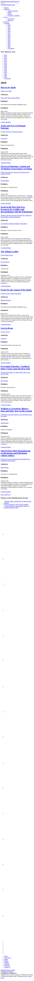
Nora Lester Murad (6, 98)
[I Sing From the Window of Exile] (13, 660)
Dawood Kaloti (5, 262)
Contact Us (16, 1)
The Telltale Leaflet (9, 251)
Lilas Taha (3, 338)
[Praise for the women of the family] (11, 293)
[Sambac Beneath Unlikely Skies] (13, 916)
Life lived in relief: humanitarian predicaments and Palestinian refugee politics (15, 453)
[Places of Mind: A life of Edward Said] (13, 941)
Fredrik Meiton (5, 180)
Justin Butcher (5, 423)
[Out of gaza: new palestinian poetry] (13, 534)
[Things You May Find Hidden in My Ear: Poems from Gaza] (13, 763)
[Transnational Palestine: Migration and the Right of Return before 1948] (13, 712)
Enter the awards (8, 1)
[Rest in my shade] (6, 91)
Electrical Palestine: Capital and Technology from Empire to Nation (16, 167)
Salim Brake (23, 223)
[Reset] (18, 3)
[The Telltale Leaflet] (7, 255)
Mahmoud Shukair (6, 300)
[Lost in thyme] (5, 332)
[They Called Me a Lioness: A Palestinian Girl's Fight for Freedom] (13, 635)
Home (2, 1)
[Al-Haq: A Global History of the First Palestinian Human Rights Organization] (13, 889)
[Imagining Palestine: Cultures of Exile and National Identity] (13, 687)
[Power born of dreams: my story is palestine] (13, 864)
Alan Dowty (4, 138)
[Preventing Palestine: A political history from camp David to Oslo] (17, 374)
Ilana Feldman (5, 467)
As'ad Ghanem (5, 223)
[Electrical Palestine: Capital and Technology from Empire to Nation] (17, 174)
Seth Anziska (4, 381)
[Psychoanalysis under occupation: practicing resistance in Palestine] (13, 839)
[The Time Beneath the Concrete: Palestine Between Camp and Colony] (13, 610)
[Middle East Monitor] (7, 971)
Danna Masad (16, 98)
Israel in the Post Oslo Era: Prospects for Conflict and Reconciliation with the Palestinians (17, 209)
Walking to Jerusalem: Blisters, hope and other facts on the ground (16, 409)
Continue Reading (6, 122)
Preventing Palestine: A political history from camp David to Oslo (15, 367)
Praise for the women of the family (16, 290)
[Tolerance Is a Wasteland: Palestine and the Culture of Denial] (13, 788)
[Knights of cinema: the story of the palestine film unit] (13, 559)
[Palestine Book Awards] (8, 970)
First (2, 494)
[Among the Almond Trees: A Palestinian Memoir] (13, 737)
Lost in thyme (7, 328)
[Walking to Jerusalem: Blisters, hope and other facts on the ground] (17, 416)
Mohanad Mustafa (15, 223)
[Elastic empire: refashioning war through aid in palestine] (18, 503)
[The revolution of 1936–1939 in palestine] (16, 504)
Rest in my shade (8, 87)
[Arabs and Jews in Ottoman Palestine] (12, 131)
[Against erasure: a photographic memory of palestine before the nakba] (18, 507)
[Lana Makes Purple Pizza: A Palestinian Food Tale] (13, 584)
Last (9, 494)
